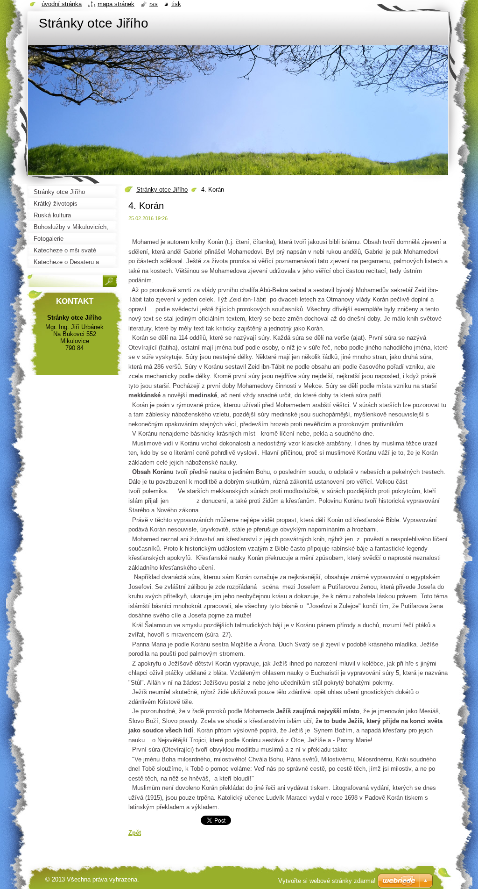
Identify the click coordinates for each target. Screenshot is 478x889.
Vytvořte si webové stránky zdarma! (327, 880)
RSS (153, 3)
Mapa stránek (116, 3)
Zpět (134, 832)
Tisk (176, 3)
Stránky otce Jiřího (162, 189)
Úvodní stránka (62, 3)
